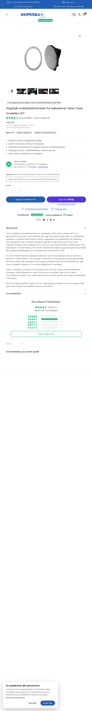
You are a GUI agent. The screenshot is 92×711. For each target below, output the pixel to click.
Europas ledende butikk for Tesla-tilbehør (25, 2)
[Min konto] (79, 14)
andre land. (43, 167)
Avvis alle (33, 703)
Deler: (38, 219)
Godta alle (47, 703)
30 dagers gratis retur (25, 6)
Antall (8, 185)
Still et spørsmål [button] (46, 334)
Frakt (16, 125)
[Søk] (74, 14)
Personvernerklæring (15, 697)
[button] (12, 118)
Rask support (70, 2)
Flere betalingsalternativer (66, 204)
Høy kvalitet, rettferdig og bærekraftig (70, 6)
